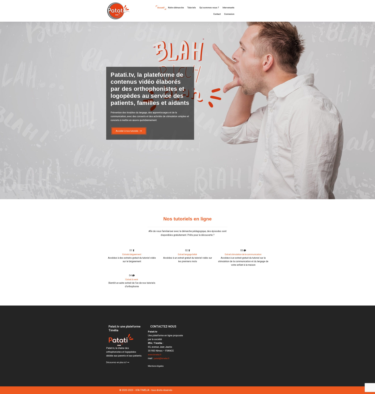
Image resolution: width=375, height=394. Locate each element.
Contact (217, 14)
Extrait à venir (132, 279)
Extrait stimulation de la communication (243, 254)
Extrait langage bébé (187, 254)
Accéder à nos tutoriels (127, 131)
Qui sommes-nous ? (209, 7)
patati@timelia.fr (161, 358)
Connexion (229, 14)
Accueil (161, 7)
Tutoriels (191, 7)
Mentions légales (156, 366)
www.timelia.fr (154, 354)
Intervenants (228, 7)
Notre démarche (176, 7)
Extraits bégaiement (131, 254)
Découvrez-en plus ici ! (116, 362)
